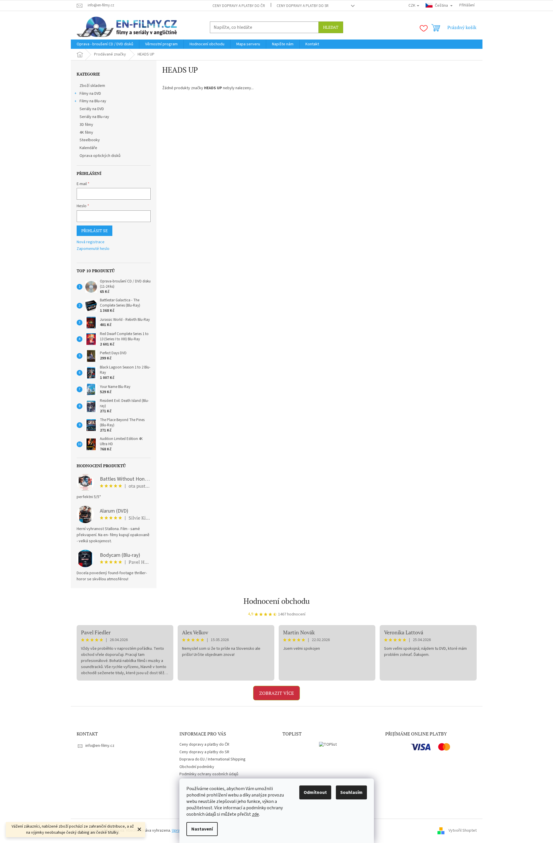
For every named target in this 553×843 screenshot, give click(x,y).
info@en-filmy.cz (99, 746)
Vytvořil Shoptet (462, 830)
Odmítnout (315, 792)
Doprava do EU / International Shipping (212, 759)
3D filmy (86, 125)
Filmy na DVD (90, 93)
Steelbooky (90, 140)
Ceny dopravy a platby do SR (303, 5)
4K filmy (86, 132)
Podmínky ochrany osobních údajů (208, 774)
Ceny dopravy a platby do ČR (238, 5)
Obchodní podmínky (196, 767)
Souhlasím (351, 792)
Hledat (330, 27)
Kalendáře (88, 148)
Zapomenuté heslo (93, 249)
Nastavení (202, 829)
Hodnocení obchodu (277, 601)
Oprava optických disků (100, 156)
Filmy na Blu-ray (93, 101)
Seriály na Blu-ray (94, 117)
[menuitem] (105, 44)
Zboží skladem (92, 86)
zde (255, 814)
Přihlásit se (94, 230)
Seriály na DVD (92, 109)
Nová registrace (91, 242)
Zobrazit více (276, 693)
